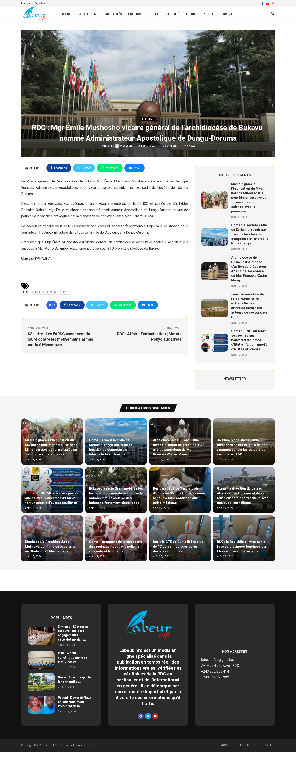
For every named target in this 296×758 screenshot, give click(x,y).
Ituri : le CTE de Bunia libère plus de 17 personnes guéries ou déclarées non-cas (178, 546)
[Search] (272, 14)
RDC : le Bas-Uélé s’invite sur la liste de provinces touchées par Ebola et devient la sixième (242, 546)
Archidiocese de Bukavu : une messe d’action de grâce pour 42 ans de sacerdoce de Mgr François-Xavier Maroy (249, 269)
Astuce (191, 14)
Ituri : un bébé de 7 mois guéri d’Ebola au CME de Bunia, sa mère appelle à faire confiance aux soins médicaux (179, 495)
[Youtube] (267, 3)
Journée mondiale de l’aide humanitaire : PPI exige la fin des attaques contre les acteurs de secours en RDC (249, 305)
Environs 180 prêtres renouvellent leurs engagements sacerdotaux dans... (73, 633)
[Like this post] (53, 305)
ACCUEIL (67, 14)
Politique (135, 14)
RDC (65, 292)
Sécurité (172, 14)
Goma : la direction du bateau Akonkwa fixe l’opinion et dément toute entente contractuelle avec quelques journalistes (242, 495)
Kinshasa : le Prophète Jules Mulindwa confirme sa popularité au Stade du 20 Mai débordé (50, 546)
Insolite (209, 14)
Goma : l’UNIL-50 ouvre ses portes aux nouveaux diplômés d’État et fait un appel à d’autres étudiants (249, 340)
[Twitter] (148, 716)
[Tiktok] (273, 3)
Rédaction (125, 146)
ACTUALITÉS (247, 745)
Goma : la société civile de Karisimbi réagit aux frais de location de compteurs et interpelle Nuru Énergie (249, 234)
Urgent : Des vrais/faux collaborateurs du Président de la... (74, 701)
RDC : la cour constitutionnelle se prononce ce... (72, 657)
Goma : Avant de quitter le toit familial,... (75, 679)
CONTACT (269, 745)
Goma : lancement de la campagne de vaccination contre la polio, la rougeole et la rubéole (115, 546)
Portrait (228, 14)
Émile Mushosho (45, 292)
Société (154, 14)
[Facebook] (262, 3)
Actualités (113, 14)
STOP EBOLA (87, 14)
